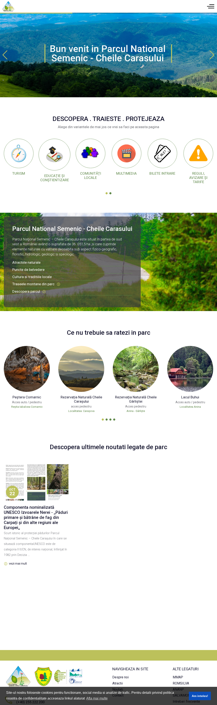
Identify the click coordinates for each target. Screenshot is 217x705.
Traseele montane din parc (33, 284)
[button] (212, 55)
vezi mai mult (18, 563)
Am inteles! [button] (200, 696)
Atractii (117, 683)
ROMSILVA (181, 683)
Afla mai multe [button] (97, 698)
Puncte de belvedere (28, 269)
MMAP (178, 677)
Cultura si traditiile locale (32, 277)
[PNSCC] (108, 54)
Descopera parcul (26, 291)
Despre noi (120, 677)
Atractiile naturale (26, 262)
